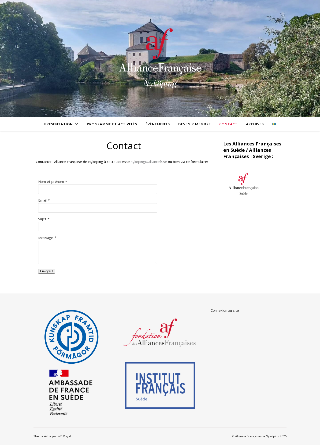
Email (42, 200)
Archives (255, 124)
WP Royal (64, 436)
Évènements (157, 124)
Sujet (42, 219)
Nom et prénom (51, 181)
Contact (228, 124)
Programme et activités (112, 124)
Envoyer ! (46, 271)
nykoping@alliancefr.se (149, 161)
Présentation (58, 124)
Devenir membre (194, 124)
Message (45, 237)
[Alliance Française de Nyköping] (160, 58)
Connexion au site (225, 310)
